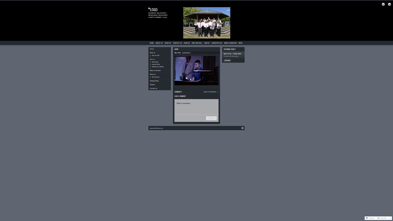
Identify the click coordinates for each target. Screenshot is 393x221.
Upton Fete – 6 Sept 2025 (232, 54)
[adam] (196, 70)
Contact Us (177, 43)
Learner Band (156, 64)
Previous (383, 4)
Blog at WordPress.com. (156, 128)
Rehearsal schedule (158, 67)
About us (159, 43)
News (240, 43)
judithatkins (186, 53)
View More (227, 60)
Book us (168, 43)
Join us (206, 43)
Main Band (155, 62)
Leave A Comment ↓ (211, 91)
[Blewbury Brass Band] (159, 9)
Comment (211, 118)
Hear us (187, 43)
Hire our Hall (197, 43)
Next (389, 4)
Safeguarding (154, 81)
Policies (152, 84)
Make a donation (230, 43)
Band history (155, 77)
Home (152, 43)
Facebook (242, 128)
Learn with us (216, 43)
